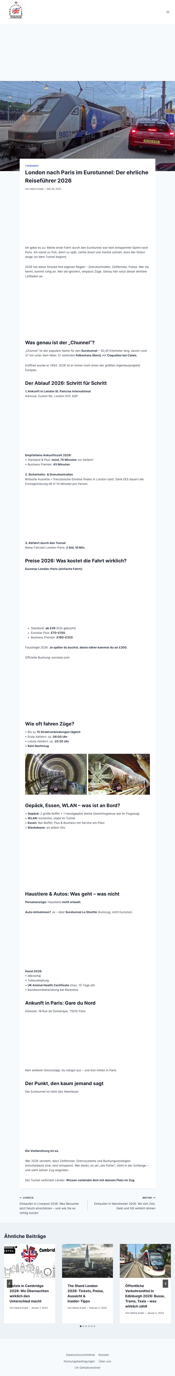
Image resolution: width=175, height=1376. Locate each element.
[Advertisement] (87, 56)
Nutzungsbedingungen (79, 1361)
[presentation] (29, 1261)
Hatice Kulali (36, 188)
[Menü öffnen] (168, 11)
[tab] (81, 1326)
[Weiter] (165, 1284)
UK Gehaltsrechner (87, 1367)
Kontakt (103, 1355)
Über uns (105, 1361)
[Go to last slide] (9, 1284)
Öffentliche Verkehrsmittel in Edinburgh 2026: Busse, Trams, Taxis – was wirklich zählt (145, 1296)
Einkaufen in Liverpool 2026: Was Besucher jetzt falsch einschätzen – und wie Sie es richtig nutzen (49, 1205)
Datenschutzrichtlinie (80, 1355)
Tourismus (31, 165)
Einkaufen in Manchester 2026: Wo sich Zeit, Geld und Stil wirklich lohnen (124, 1203)
